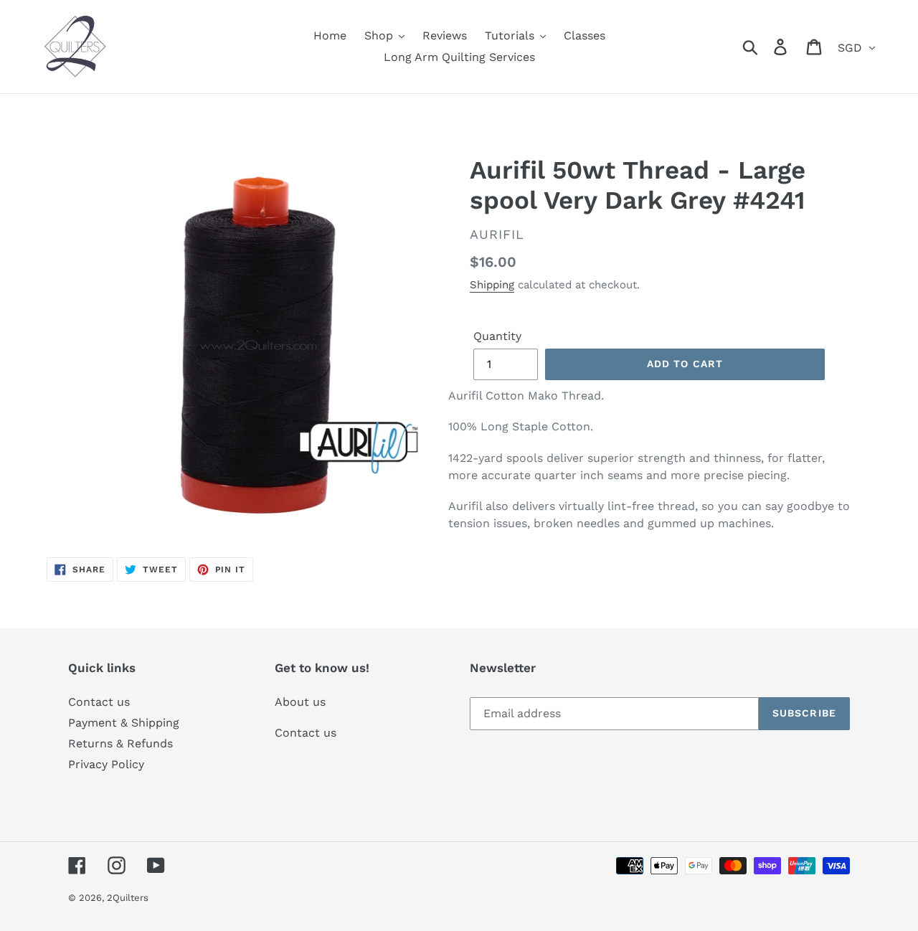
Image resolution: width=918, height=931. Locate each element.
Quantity (497, 336)
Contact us (99, 702)
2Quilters (127, 897)
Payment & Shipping (123, 722)
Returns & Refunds (120, 743)
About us (300, 702)
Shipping (492, 284)
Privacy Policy (106, 764)
